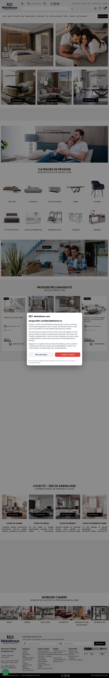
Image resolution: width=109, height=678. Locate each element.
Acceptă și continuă (67, 354)
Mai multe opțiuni (41, 354)
